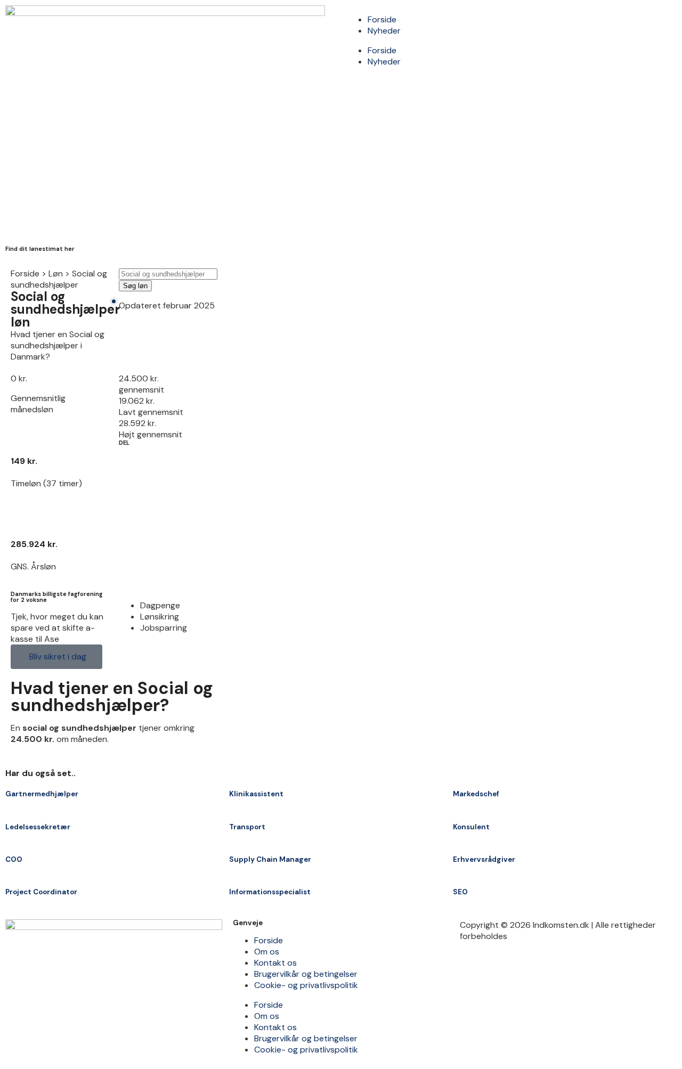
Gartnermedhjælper (41, 793)
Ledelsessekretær (37, 826)
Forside (382, 19)
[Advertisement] (341, 160)
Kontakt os (275, 962)
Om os (266, 951)
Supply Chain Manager (270, 859)
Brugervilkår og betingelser (306, 974)
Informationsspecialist (270, 891)
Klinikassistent (256, 793)
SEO (460, 891)
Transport (247, 826)
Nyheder (384, 30)
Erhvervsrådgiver (484, 859)
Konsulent (471, 826)
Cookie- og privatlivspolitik (306, 985)
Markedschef (476, 793)
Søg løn (135, 286)
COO (13, 859)
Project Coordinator (41, 891)
